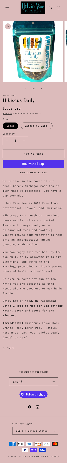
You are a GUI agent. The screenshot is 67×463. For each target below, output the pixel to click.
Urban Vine (26, 456)
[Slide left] (26, 89)
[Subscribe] (54, 381)
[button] (7, 7)
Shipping (7, 113)
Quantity (9, 133)
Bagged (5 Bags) (37, 125)
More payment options (33, 172)
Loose (10, 125)
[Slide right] (41, 89)
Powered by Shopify (46, 456)
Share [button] (10, 348)
